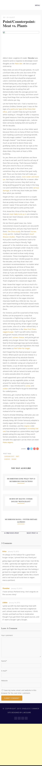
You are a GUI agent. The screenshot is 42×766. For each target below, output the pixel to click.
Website (4, 680)
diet (17, 456)
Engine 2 (27, 426)
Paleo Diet (18, 63)
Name (4, 661)
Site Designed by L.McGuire (19, 712)
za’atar (5, 388)
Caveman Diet (9, 456)
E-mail (4, 671)
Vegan (14, 459)
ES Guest (11, 17)
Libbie (4, 602)
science (7, 459)
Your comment (7, 635)
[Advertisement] (21, 744)
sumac (28, 386)
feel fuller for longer (22, 348)
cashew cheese (18, 337)
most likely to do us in (17, 214)
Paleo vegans (8, 442)
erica (4, 551)
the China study (14, 231)
